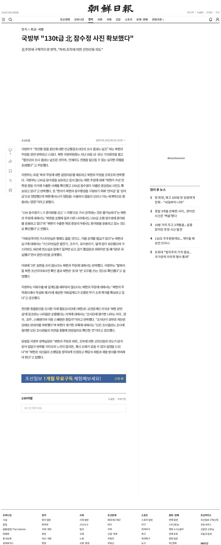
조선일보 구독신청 (209, 520)
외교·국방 (37, 29)
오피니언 (7, 515)
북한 (44, 534)
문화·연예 (174, 515)
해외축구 (145, 538)
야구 (143, 524)
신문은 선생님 (207, 529)
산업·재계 (112, 534)
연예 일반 (173, 520)
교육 (82, 534)
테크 (110, 524)
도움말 (111, 399)
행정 (44, 543)
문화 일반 (173, 538)
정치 (24, 29)
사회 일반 (84, 520)
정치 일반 (46, 520)
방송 (177, 524)
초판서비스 (206, 524)
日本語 (209, 12)
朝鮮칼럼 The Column (14, 529)
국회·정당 (47, 529)
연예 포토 (173, 534)
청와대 (45, 524)
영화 (174, 543)
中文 (218, 12)
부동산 (111, 543)
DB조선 (204, 543)
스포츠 (144, 515)
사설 (5, 520)
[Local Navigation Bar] (3, 19)
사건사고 (84, 524)
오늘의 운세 (206, 534)
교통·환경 (84, 543)
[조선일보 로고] (110, 8)
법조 (82, 529)
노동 (82, 538)
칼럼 (5, 524)
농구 (143, 543)
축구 (143, 534)
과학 (110, 529)
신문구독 (190, 12)
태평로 (6, 534)
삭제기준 (121, 399)
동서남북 (7, 538)
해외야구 (145, 529)
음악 (181, 529)
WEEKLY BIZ (114, 520)
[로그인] (217, 19)
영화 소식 (173, 529)
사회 (82, 515)
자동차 (111, 538)
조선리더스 (206, 515)
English (200, 12)
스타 (171, 524)
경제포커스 (8, 543)
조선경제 (112, 515)
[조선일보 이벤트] (73, 378)
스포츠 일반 (147, 520)
